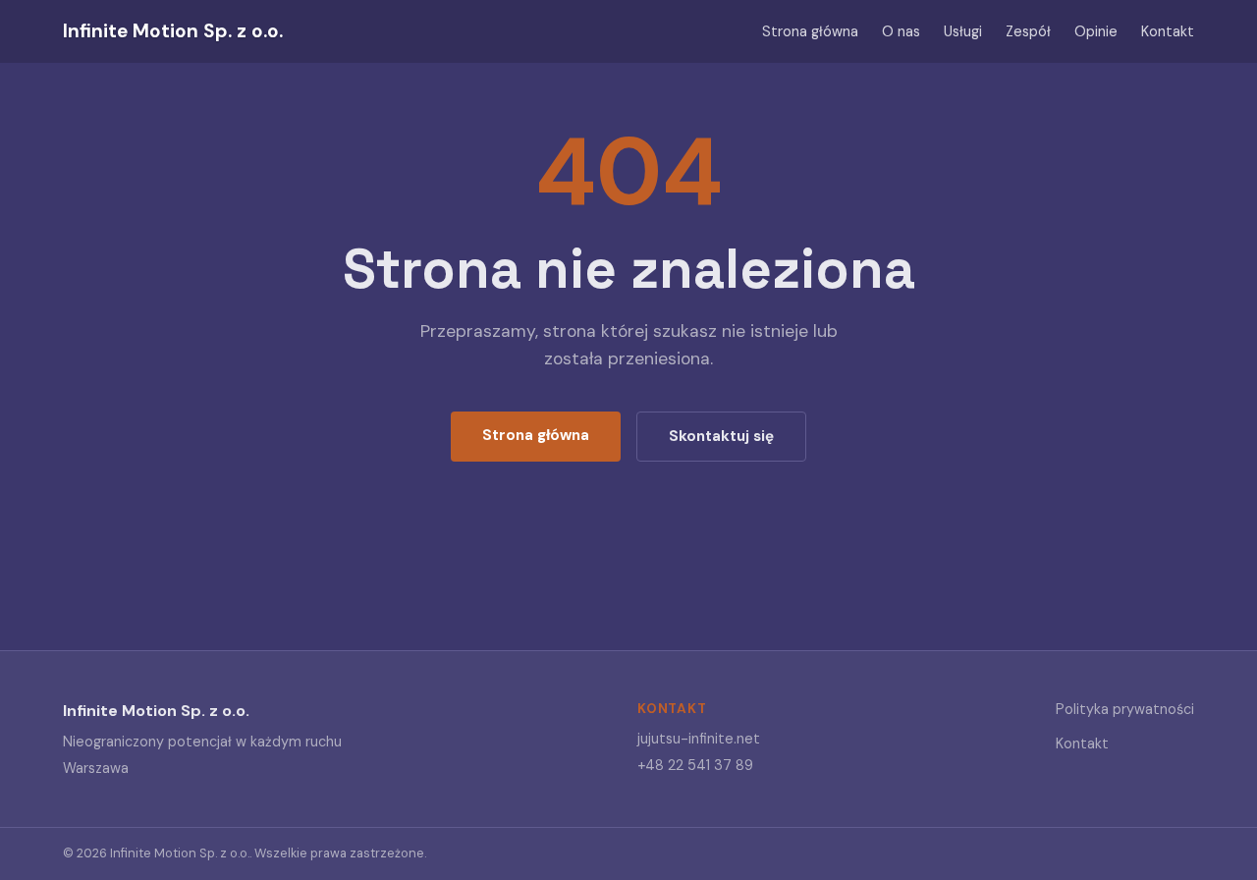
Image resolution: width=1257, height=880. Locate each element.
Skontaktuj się (721, 436)
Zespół (1028, 31)
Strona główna (810, 31)
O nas (901, 31)
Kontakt (1167, 31)
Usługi (963, 31)
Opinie (1096, 31)
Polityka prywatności (1125, 709)
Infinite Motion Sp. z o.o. (173, 31)
